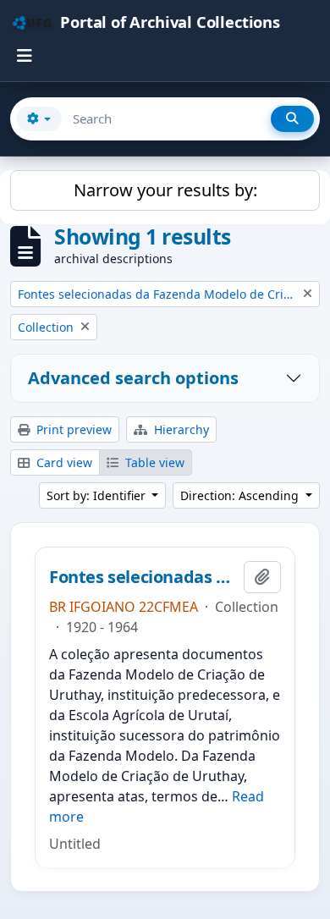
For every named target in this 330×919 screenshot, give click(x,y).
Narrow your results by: (165, 190)
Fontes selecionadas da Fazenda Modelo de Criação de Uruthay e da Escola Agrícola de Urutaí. (143, 577)
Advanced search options (133, 377)
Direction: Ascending (241, 495)
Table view (153, 462)
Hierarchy (180, 429)
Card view (62, 462)
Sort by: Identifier (98, 495)
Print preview (72, 429)
